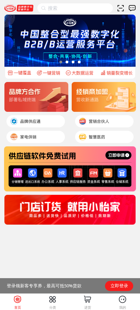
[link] (17, 302)
